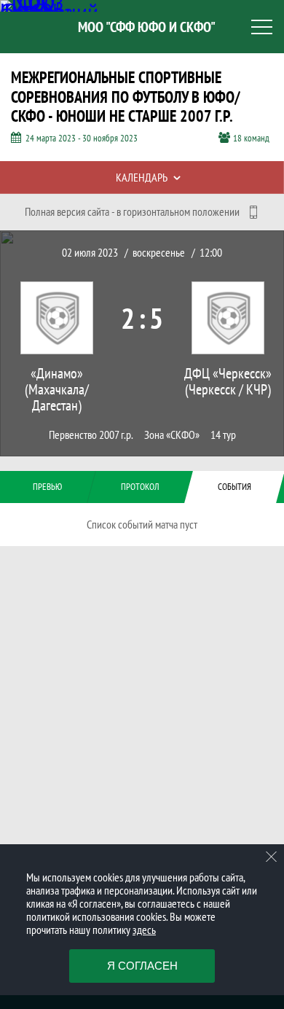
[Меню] (262, 27)
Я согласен (142, 965)
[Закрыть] (271, 856)
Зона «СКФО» (172, 435)
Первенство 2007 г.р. (91, 435)
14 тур (223, 435)
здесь (144, 929)
